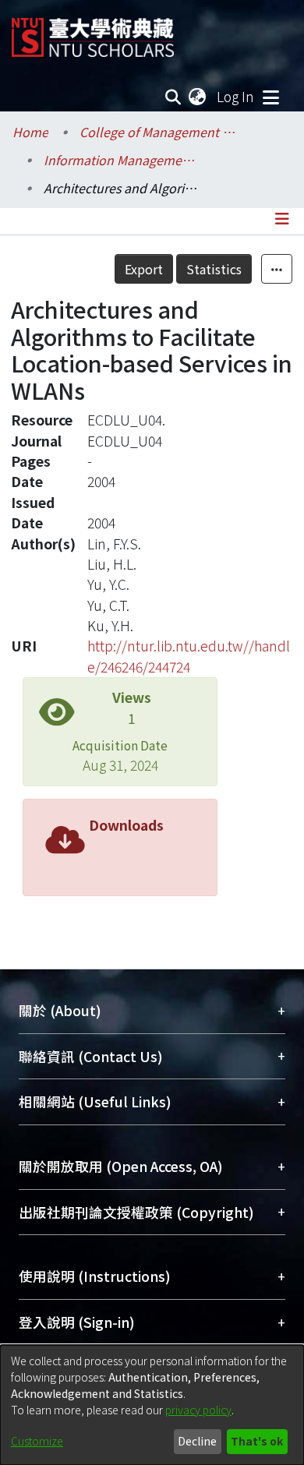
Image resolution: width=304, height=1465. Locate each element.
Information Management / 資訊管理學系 (122, 159)
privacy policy (198, 1409)
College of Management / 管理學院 (157, 131)
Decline (197, 1441)
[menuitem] (198, 96)
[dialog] (152, 1405)
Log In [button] (236, 96)
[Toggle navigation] (270, 96)
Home (30, 131)
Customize (37, 1441)
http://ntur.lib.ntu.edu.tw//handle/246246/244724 (188, 656)
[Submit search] (173, 96)
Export (144, 268)
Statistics (214, 268)
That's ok (257, 1441)
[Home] (93, 31)
